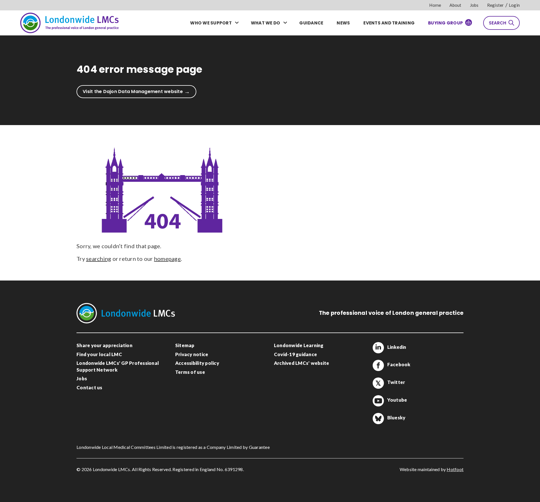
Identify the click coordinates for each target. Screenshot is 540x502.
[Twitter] (378, 383)
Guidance (311, 23)
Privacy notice (191, 354)
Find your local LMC (99, 354)
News (343, 23)
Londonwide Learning (299, 345)
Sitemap (185, 345)
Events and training (389, 23)
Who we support (211, 23)
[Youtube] (378, 400)
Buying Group (445, 23)
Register (495, 5)
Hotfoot (455, 469)
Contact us (89, 387)
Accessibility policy (197, 363)
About (455, 5)
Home (435, 5)
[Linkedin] (378, 347)
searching (98, 258)
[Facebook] (378, 365)
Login (514, 5)
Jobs (474, 5)
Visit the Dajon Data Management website (133, 91)
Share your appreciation (104, 345)
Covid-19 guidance (295, 354)
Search (497, 23)
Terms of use (190, 372)
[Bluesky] (378, 418)
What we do (265, 23)
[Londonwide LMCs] (69, 23)
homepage (167, 258)
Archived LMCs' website (301, 363)
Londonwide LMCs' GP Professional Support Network (117, 366)
